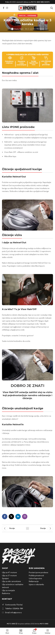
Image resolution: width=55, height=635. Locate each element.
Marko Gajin (19, 29)
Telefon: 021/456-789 (14, 608)
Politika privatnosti (36, 575)
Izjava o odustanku (36, 584)
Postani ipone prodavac (38, 572)
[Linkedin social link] (18, 516)
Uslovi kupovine (35, 578)
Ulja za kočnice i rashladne (12, 584)
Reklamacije (34, 581)
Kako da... (23, 16)
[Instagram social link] (7, 8)
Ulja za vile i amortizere (11, 581)
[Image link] (18, 556)
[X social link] (11, 516)
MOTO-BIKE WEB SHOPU (40, 2)
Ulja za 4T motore (9, 572)
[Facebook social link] (3, 8)
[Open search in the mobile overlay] (51, 8)
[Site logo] (27, 8)
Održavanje (31, 16)
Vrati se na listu (27, 528)
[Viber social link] (24, 516)
